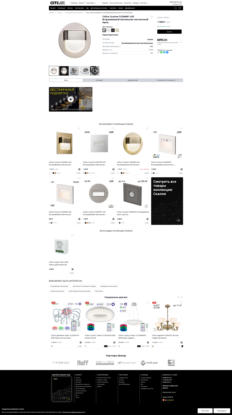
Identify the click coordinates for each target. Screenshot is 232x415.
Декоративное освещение (82, 384)
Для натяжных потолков (99, 8)
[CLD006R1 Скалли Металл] (95, 71)
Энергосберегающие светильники (79, 291)
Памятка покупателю (102, 382)
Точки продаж (101, 384)
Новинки (105, 3)
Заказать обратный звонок (170, 387)
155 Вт (181, 346)
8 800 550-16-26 (176, 2)
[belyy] (108, 30)
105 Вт (176, 346)
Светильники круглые (57, 291)
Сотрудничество (123, 377)
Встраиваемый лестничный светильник (137, 43)
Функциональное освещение (83, 386)
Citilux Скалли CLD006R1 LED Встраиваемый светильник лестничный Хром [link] (109, 13)
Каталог (53, 8)
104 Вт (109, 346)
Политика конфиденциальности (73, 412)
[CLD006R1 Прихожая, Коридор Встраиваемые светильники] (84, 71)
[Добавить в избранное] (151, 16)
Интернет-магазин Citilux (104, 377)
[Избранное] (180, 8)
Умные (120, 8)
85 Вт (76, 346)
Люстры (70, 8)
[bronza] (117, 30)
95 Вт (105, 346)
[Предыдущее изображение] (51, 40)
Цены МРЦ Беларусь (124, 384)
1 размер (78, 173)
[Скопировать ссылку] (158, 52)
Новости (82, 3)
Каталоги (121, 380)
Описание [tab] (99, 80)
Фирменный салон (169, 392)
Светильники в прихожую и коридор (84, 286)
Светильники (79, 8)
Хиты (76, 395)
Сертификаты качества (147, 388)
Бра (87, 8)
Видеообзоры (144, 380)
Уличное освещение (80, 391)
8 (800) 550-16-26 (166, 377)
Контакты (143, 3)
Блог (142, 384)
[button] (74, 40)
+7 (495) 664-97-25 (167, 380)
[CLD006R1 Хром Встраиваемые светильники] (64, 71)
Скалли (150, 39)
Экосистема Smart (116, 3)
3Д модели (122, 382)
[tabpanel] (116, 99)
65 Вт (72, 346)
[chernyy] (113, 30)
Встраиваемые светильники (59, 286)
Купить (169, 32)
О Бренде (74, 3)
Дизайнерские (130, 8)
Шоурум (136, 3)
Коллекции (61, 8)
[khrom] (104, 30)
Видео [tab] (66, 80)
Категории (78, 382)
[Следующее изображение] (97, 40)
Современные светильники (108, 286)
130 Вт (113, 346)
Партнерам (90, 3)
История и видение (146, 377)
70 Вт (168, 346)
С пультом (112, 8)
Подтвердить (222, 411)
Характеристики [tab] (133, 80)
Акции (77, 397)
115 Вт (80, 346)
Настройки (205, 411)
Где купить (127, 3)
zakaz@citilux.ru (166, 382)
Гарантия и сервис (102, 380)
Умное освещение (80, 388)
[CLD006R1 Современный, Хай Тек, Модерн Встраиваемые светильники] (74, 71)
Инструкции (144, 386)
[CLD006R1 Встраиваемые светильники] (54, 71)
